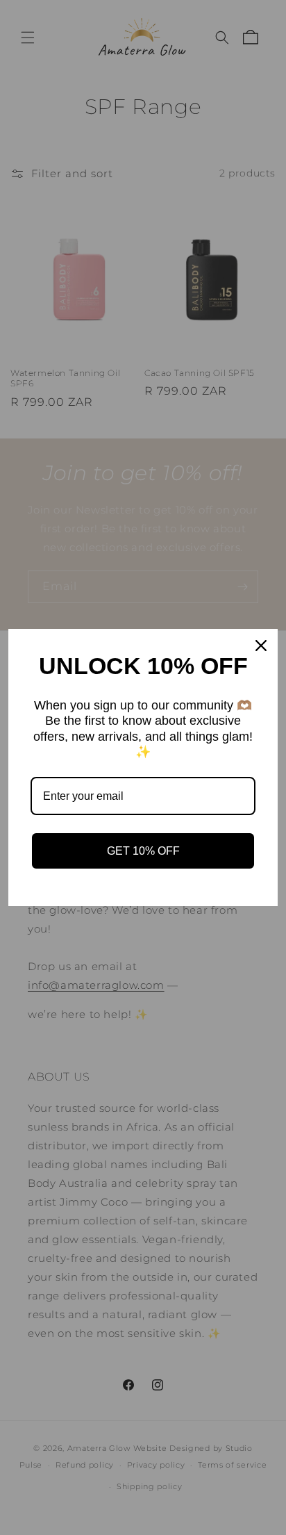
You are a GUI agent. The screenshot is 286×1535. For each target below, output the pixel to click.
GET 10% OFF (143, 851)
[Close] (261, 645)
